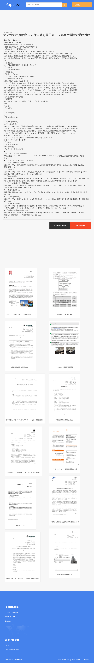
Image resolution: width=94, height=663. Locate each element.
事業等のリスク (20, 525)
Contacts (8, 621)
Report (81, 225)
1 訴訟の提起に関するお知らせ (64, 420)
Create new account (12, 649)
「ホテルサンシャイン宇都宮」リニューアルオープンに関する (23, 473)
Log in (7, 645)
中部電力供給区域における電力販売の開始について (65, 522)
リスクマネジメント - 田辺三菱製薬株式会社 (65, 469)
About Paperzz (10, 617)
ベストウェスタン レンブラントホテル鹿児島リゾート (21, 314)
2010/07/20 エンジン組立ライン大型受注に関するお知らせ (22, 578)
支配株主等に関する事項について (20, 367)
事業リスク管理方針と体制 (64, 314)
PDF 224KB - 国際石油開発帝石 (64, 367)
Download (60, 225)
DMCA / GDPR (76, 660)
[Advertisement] (47, 21)
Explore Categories (11, 612)
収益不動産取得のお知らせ (64, 575)
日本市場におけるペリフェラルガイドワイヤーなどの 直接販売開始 (24, 420)
